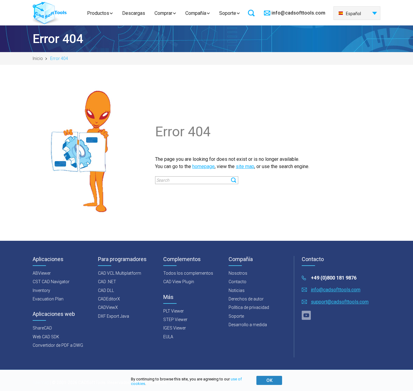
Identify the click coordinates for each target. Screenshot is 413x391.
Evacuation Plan (48, 299)
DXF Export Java (113, 316)
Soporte (227, 13)
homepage (203, 166)
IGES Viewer (174, 328)
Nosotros (238, 273)
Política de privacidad (249, 307)
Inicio (38, 58)
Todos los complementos (188, 273)
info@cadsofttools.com (298, 13)
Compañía (195, 13)
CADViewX (108, 307)
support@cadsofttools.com (340, 302)
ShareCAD (42, 328)
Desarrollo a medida (248, 324)
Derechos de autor (246, 299)
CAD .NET (107, 281)
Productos (98, 13)
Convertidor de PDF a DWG (58, 345)
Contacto (237, 281)
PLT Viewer (173, 311)
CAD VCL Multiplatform (119, 273)
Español (353, 13)
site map (245, 166)
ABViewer (42, 273)
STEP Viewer (175, 319)
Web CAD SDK (46, 336)
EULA (168, 336)
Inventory (41, 290)
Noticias (237, 290)
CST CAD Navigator (51, 281)
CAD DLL (106, 290)
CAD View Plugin (178, 281)
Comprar (163, 13)
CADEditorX (109, 299)
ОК (269, 380)
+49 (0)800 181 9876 (333, 278)
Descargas (133, 13)
